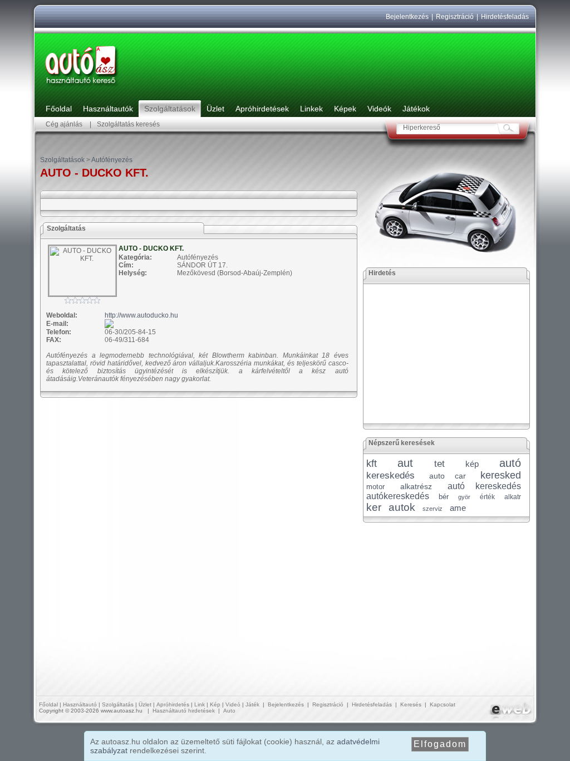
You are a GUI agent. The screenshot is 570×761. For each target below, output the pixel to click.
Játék (252, 704)
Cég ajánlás (64, 124)
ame (458, 508)
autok (402, 507)
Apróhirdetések (262, 108)
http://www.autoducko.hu (141, 315)
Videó (232, 704)
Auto (229, 711)
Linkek (311, 108)
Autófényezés (111, 160)
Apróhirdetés (172, 704)
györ (464, 497)
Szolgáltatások (169, 108)
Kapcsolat (442, 704)
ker (373, 507)
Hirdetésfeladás (505, 17)
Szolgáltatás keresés (128, 124)
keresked (500, 475)
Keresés (410, 704)
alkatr (512, 497)
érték (487, 497)
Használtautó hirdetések (184, 711)
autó (510, 463)
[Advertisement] (446, 353)
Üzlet (215, 108)
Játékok (416, 108)
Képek (345, 108)
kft (371, 463)
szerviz (432, 508)
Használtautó (80, 704)
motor (375, 486)
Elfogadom (440, 744)
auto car (447, 475)
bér (444, 496)
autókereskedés (397, 496)
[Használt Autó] (82, 87)
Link (199, 704)
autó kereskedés (484, 486)
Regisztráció (455, 17)
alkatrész (416, 486)
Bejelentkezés (407, 17)
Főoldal (59, 108)
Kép (215, 704)
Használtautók (108, 108)
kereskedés (390, 475)
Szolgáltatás (118, 704)
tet (439, 463)
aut (405, 463)
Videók (379, 108)
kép (472, 464)
